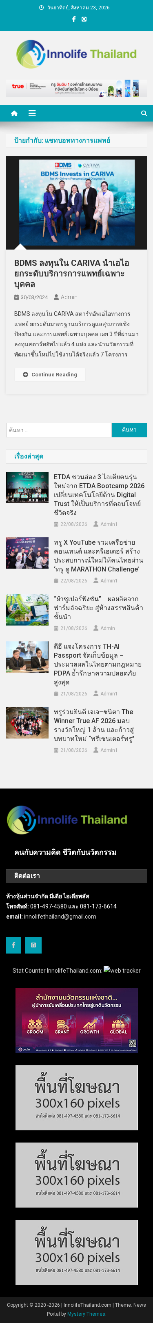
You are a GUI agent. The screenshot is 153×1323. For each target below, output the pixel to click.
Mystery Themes (86, 1314)
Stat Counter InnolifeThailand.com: (58, 970)
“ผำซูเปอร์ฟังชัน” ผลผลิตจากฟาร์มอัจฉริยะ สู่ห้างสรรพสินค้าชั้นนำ (98, 608)
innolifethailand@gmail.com (60, 916)
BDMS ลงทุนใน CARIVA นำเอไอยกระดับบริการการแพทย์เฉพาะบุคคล (71, 273)
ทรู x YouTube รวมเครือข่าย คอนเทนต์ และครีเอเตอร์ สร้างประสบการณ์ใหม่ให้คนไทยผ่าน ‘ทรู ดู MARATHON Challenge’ (98, 556)
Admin (69, 297)
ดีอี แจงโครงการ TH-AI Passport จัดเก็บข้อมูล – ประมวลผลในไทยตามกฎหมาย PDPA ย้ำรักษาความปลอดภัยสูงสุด (98, 664)
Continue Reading (54, 374)
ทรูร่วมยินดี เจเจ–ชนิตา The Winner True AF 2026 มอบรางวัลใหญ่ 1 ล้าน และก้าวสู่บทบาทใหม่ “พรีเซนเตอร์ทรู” (94, 725)
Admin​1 (109, 524)
